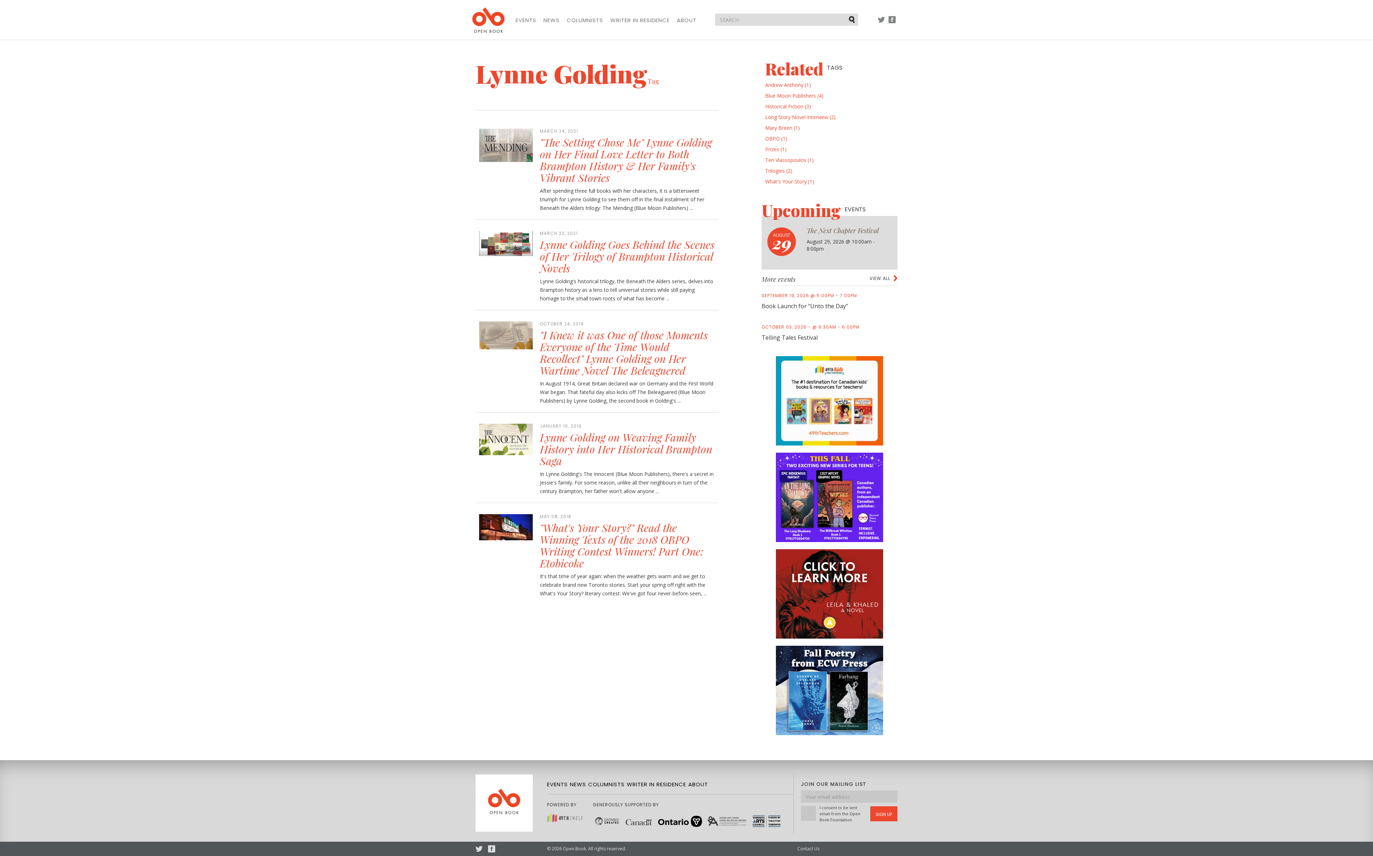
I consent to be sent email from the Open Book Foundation (840, 813)
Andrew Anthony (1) (788, 85)
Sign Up (884, 814)
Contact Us (808, 849)
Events (526, 20)
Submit (852, 19)
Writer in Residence (640, 20)
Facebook (491, 848)
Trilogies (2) (778, 170)
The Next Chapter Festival (843, 230)
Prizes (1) (776, 149)
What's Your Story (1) (789, 181)
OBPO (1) (776, 138)
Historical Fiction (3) (788, 106)
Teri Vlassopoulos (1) (789, 160)
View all (880, 278)
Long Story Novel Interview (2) (800, 117)
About (687, 20)
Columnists (585, 20)
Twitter (479, 848)
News (551, 20)
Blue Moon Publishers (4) (794, 95)
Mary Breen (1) (782, 127)
